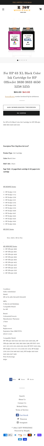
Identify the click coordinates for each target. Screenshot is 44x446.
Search (22, 396)
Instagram (23, 422)
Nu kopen (21, 113)
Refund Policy (22, 406)
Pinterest (23, 419)
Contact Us (22, 403)
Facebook (23, 415)
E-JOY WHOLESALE (25, 428)
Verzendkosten (10, 96)
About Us (22, 399)
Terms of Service (22, 410)
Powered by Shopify (22, 431)
